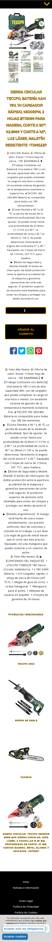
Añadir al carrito (26, 331)
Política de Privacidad (26, 906)
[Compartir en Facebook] (13, 350)
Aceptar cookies (15, 936)
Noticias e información (26, 887)
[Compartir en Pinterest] (38, 350)
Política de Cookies (26, 912)
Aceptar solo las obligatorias (24, 928)
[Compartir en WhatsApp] (30, 350)
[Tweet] (21, 350)
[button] (41, 23)
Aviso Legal (26, 901)
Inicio (26, 882)
